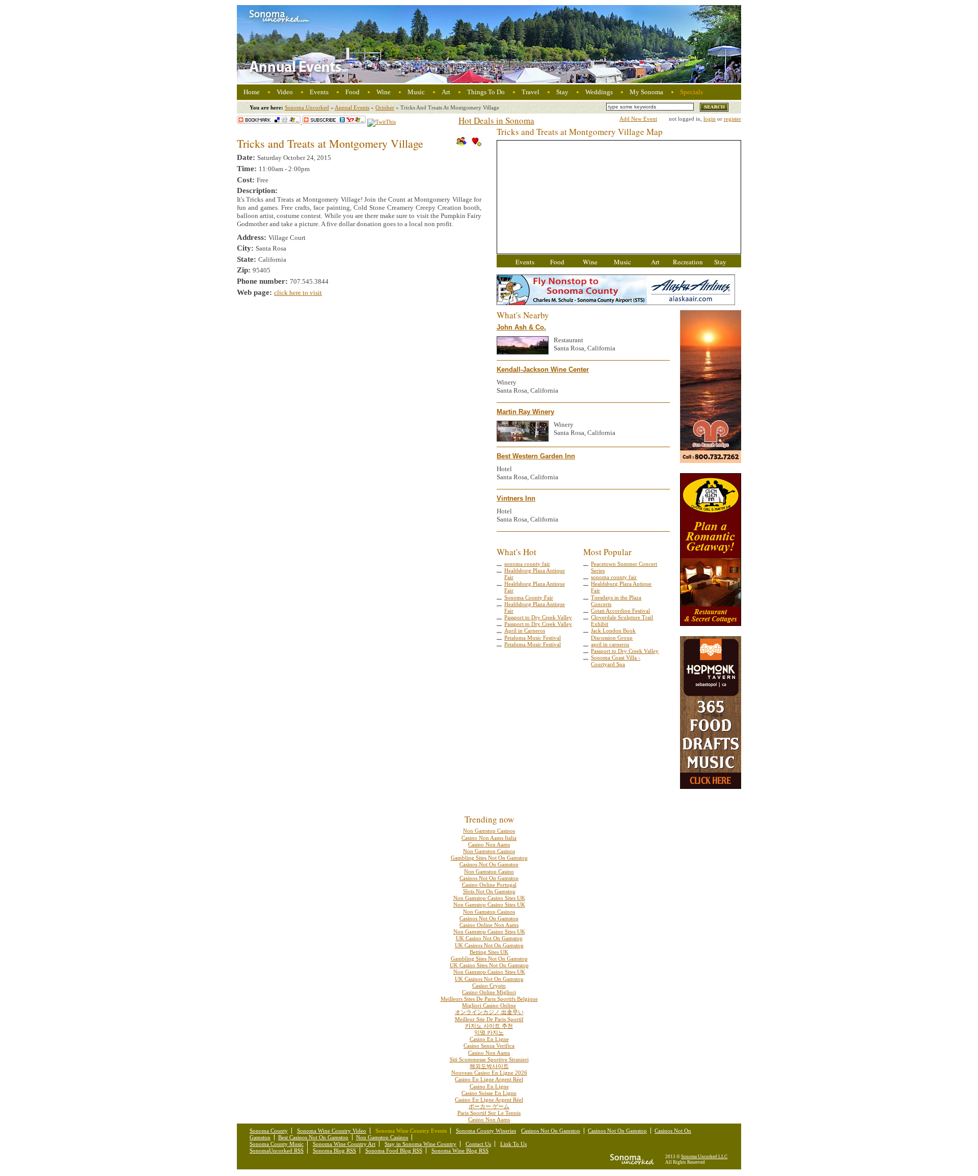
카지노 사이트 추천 (489, 1026)
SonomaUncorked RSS (277, 1150)
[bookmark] (269, 122)
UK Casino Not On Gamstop (489, 938)
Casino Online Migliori (489, 992)
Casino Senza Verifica (489, 1046)
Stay (562, 92)
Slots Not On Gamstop (489, 891)
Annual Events (352, 107)
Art (446, 92)
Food (352, 92)
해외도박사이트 (489, 1066)
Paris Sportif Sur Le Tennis (489, 1113)
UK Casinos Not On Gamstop (489, 945)
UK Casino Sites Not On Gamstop (489, 965)
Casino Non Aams (489, 844)
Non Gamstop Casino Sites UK (489, 898)
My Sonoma (646, 92)
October (384, 107)
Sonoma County (269, 1131)
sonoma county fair (527, 564)
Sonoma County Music (277, 1144)
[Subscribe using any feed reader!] (334, 122)
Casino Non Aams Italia (489, 838)
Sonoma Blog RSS (334, 1150)
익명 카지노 (489, 1032)
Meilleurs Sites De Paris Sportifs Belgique (489, 999)
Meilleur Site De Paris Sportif (489, 1019)
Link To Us (513, 1144)
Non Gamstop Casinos (489, 831)
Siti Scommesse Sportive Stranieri (489, 1059)
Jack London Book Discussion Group (613, 633)
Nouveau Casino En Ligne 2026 (489, 1073)
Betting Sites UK (489, 952)
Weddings (599, 92)
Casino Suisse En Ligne (489, 1093)
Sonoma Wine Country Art (344, 1144)
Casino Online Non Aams (489, 925)
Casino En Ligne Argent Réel (489, 1079)
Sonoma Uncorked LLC (704, 1156)
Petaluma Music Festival (532, 638)
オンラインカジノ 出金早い (489, 1012)
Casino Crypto (489, 985)
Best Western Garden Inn (536, 456)
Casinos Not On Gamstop (489, 864)
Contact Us (478, 1144)
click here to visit (298, 292)
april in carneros (610, 644)
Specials (691, 92)
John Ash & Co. (521, 327)
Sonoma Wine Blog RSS (459, 1150)
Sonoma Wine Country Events (411, 1131)
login (709, 119)
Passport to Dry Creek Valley (538, 617)
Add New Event (638, 119)
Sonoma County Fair (528, 597)
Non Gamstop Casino (489, 871)
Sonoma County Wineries (486, 1131)
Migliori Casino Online (489, 1005)
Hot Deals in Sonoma (496, 120)
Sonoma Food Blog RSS (393, 1150)
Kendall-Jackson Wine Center (543, 369)
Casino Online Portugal (489, 885)
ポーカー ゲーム (489, 1106)
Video (285, 92)
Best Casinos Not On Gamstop (313, 1137)
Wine (383, 92)
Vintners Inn (516, 498)
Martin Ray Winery (525, 412)
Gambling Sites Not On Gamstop (489, 858)
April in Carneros (524, 630)
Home (251, 92)
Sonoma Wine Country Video (331, 1131)
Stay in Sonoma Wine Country (420, 1144)
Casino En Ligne (489, 1039)
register (732, 119)
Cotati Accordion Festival (620, 611)
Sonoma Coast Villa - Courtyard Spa (615, 660)
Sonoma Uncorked (307, 107)
